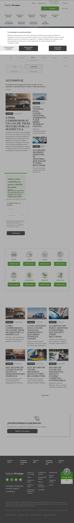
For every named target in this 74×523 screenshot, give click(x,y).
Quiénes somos (51, 476)
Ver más (8, 89)
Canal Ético (41, 489)
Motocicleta (33, 71)
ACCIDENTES (29, 280)
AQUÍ (12, 41)
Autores (51, 485)
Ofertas (40, 482)
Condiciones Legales (11, 515)
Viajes (65, 57)
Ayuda (29, 477)
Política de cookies (23, 515)
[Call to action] (7, 479)
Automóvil (33, 66)
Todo (10, 57)
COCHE (13, 259)
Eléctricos (15, 71)
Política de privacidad (35, 515)
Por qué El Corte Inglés (30, 473)
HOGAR (44, 259)
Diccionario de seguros (42, 478)
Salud (44, 57)
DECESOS (44, 280)
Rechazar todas (28, 48)
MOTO (29, 259)
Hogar (54, 57)
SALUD (60, 259)
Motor (33, 57)
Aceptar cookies (57, 48)
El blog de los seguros (42, 473)
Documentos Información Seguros (31, 491)
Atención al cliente (30, 481)
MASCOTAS (60, 280)
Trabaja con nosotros (52, 481)
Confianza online (30, 485)
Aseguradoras (53, 472)
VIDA (14, 280)
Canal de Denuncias (41, 485)
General (21, 57)
